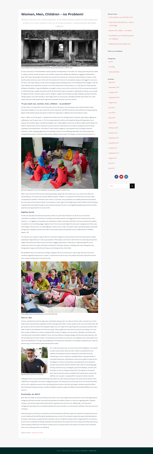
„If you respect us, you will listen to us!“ (121, 17)
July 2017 (112, 163)
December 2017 (114, 138)
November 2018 (114, 87)
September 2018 (114, 97)
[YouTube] (121, 177)
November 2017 (114, 143)
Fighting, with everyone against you (120, 44)
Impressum (84, 451)
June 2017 (112, 168)
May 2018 (112, 118)
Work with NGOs (39, 432)
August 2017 (113, 158)
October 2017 (113, 148)
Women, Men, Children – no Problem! (120, 30)
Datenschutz (92, 451)
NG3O (33, 432)
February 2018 (113, 128)
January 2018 (113, 133)
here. (93, 134)
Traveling (112, 67)
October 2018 (113, 92)
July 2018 (112, 107)
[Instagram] (126, 177)
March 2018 (112, 123)
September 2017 (114, 153)
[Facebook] (116, 177)
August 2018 (113, 102)
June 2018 (112, 113)
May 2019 (112, 82)
